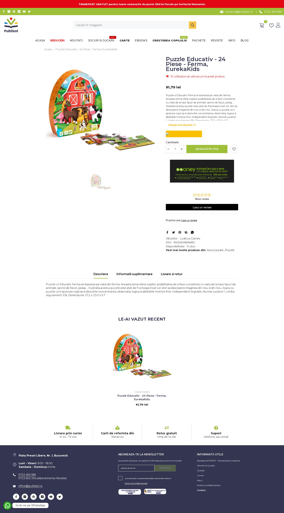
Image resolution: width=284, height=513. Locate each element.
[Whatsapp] (192, 232)
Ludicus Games (190, 238)
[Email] (186, 232)
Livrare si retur (171, 274)
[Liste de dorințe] (272, 25)
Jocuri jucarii (215, 250)
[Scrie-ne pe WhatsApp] (7, 505)
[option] (101, 112)
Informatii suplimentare (134, 274)
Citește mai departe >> (182, 125)
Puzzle (229, 250)
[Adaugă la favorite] (234, 149)
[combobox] (131, 25)
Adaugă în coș (207, 149)
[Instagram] (9, 11)
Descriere (100, 274)
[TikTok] (19, 11)
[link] (68, 432)
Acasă (48, 49)
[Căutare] (134, 25)
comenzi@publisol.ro (239, 11)
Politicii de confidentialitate (136, 483)
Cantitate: (172, 142)
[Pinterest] (14, 11)
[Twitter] (29, 11)
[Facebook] (3, 11)
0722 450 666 (273, 11)
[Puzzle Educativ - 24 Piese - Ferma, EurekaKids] (142, 357)
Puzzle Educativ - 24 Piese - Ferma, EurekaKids (142, 397)
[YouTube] (24, 11)
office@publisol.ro (30, 486)
